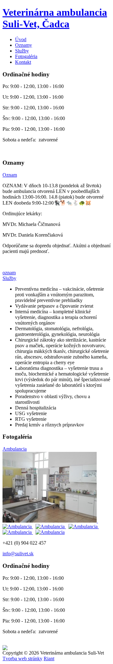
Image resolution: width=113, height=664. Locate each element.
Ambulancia (15, 449)
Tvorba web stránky (22, 658)
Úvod (20, 39)
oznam (9, 272)
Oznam (10, 175)
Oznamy (23, 45)
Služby (22, 50)
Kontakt (23, 62)
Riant (49, 658)
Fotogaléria (26, 56)
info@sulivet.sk (18, 553)
